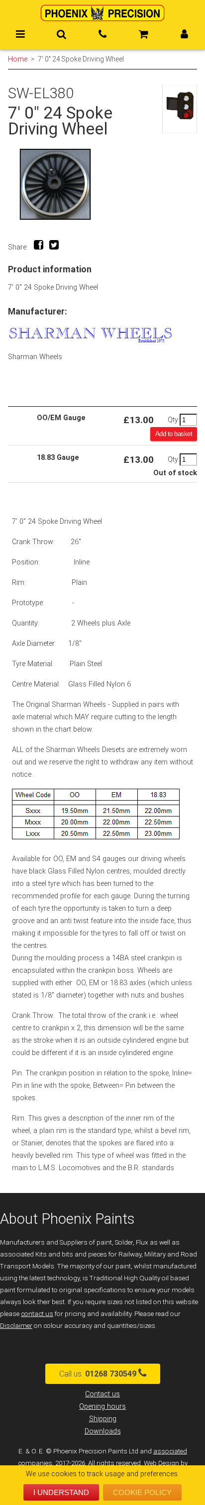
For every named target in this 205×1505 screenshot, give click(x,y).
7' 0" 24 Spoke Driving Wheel (81, 59)
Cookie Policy (142, 1492)
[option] (102, 184)
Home (17, 59)
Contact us (102, 1394)
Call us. (97, 1374)
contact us (37, 1313)
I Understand (61, 1492)
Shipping (102, 1419)
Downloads (103, 1431)
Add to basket (174, 434)
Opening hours (102, 1406)
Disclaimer (16, 1325)
